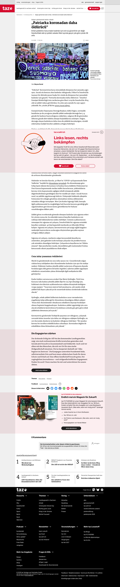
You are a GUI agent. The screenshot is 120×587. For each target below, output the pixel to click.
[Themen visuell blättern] (85, 8)
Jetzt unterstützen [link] (41, 370)
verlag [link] (18, 2)
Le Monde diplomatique (91, 537)
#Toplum (49, 378)
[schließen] (101, 132)
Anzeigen (20, 565)
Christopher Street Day (46, 506)
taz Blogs (87, 532)
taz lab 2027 (65, 542)
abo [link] (83, 2)
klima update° (21, 537)
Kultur (18, 509)
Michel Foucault (44, 514)
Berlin (18, 514)
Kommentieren (44, 384)
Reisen (19, 557)
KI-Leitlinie (98, 573)
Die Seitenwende (66, 506)
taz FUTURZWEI (89, 534)
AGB (87, 576)
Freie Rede (20, 542)
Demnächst (65, 531)
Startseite (19, 14)
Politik (19, 500)
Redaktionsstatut (74, 573)
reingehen (20, 545)
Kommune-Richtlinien (88, 573)
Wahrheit (19, 520)
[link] (27, 8)
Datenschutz (73, 576)
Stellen (63, 509)
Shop (18, 563)
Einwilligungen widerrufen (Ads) (71, 578)
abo (85, 500)
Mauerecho (20, 540)
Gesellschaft (21, 506)
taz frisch (42, 534)
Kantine (19, 560)
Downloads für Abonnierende (48, 565)
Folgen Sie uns (87, 490)
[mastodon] (93, 490)
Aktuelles (64, 500)
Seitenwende (93, 576)
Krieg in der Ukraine (45, 511)
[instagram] (102, 490)
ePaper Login (43, 562)
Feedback (42, 557)
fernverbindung (22, 534)
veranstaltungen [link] (25, 2)
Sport (18, 511)
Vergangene (65, 540)
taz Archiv (87, 540)
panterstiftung (88, 511)
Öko (18, 503)
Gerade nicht (95, 132)
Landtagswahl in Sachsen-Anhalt (47, 501)
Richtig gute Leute (45, 509)
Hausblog (64, 503)
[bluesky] (98, 490)
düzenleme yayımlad (57, 183)
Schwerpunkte (28, 14)
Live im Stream (66, 537)
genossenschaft (89, 503)
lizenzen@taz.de (29, 575)
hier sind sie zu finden (52, 448)
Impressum (81, 576)
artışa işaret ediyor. (62, 105)
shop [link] (33, 2)
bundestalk (20, 531)
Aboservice (42, 559)
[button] (102, 8)
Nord (18, 517)
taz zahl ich (87, 506)
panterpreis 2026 (89, 514)
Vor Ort (63, 534)
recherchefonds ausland (92, 509)
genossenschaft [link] (89, 2)
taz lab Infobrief (44, 540)
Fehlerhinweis (53, 384)
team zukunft (43, 531)
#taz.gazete (42, 378)
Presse (63, 511)
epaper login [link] (98, 2)
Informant (64, 576)
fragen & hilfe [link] (39, 2)
